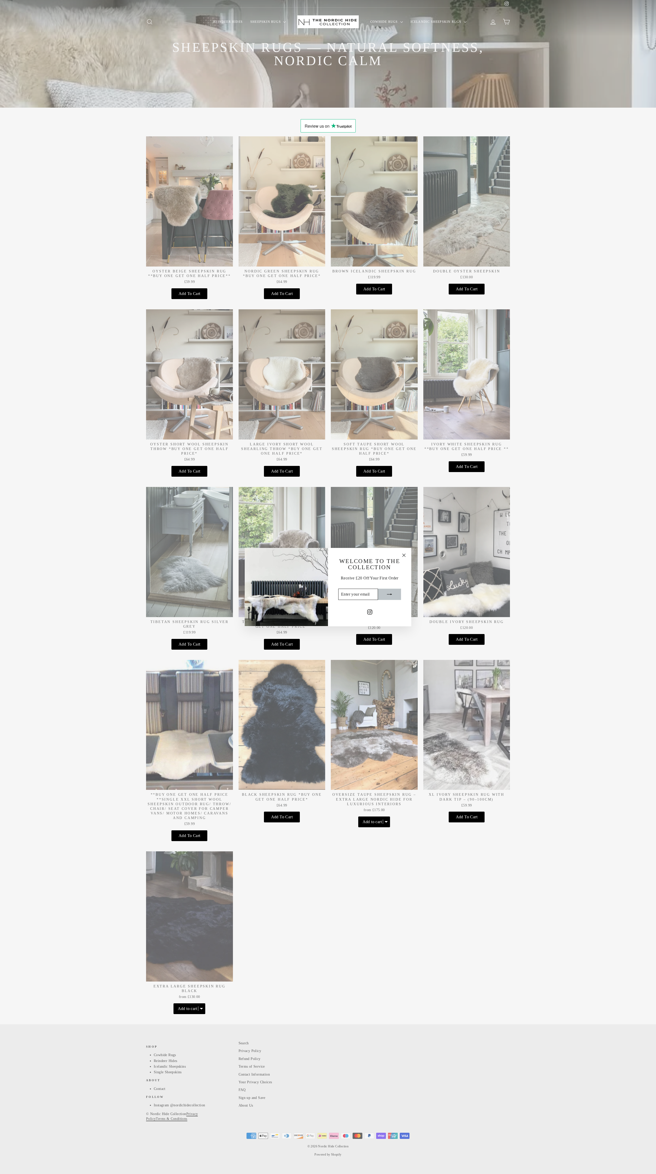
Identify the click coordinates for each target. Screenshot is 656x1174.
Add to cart (189, 293)
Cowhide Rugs (384, 22)
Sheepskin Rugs (266, 22)
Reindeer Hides (228, 22)
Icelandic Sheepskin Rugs (437, 22)
